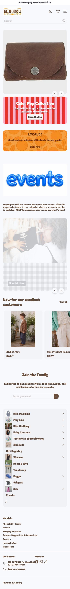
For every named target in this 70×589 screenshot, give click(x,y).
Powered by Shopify (12, 582)
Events (6, 527)
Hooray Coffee (9, 542)
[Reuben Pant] (23, 335)
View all (63, 301)
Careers (7, 539)
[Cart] (57, 11)
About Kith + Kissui (12, 523)
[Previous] (54, 93)
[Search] (64, 21)
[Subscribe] (56, 396)
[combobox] (35, 21)
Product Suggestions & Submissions (20, 535)
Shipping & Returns (12, 531)
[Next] (61, 93)
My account (8, 546)
